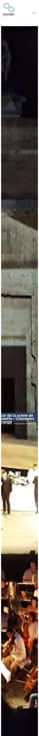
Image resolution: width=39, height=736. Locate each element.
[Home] (8, 16)
